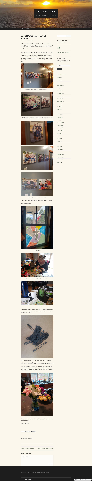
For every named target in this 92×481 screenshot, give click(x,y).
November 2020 (60, 96)
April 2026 (59, 77)
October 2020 (59, 98)
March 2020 (59, 114)
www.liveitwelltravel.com (61, 42)
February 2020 (59, 117)
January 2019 (59, 151)
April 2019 (59, 143)
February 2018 (59, 165)
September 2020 (60, 101)
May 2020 (59, 109)
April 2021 (59, 88)
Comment (50, 463)
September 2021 (60, 85)
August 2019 (59, 133)
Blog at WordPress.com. (26, 479)
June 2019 (59, 138)
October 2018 (59, 159)
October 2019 (59, 127)
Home (23, 28)
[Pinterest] (59, 48)
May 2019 (59, 141)
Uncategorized (30, 438)
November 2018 (60, 157)
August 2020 (59, 104)
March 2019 (59, 146)
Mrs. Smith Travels (46, 12)
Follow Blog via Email (61, 58)
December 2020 (60, 93)
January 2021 (59, 90)
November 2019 (60, 125)
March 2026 (59, 80)
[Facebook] (58, 48)
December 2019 (60, 122)
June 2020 (59, 106)
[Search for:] (64, 36)
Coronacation (25, 438)
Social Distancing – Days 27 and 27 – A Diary (45, 448)
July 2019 (58, 135)
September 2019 (60, 130)
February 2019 (59, 149)
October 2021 (59, 82)
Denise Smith (30, 40)
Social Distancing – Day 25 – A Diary (27, 448)
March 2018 (59, 162)
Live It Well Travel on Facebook (63, 52)
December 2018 (60, 154)
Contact (28, 28)
